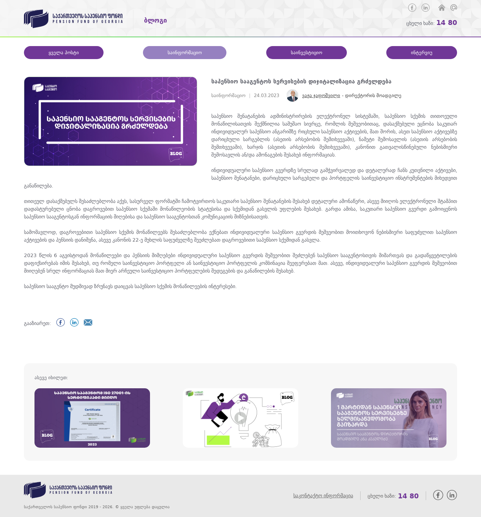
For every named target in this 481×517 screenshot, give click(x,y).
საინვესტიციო (306, 52)
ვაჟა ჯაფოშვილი (321, 95)
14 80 (446, 22)
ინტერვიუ (421, 52)
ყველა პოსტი (64, 52)
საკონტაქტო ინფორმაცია (323, 495)
